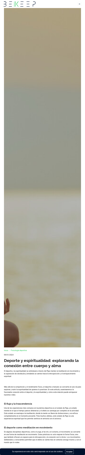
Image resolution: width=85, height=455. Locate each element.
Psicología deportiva (19, 350)
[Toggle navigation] (79, 4)
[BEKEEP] (20, 4)
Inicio (6, 350)
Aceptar (69, 452)
